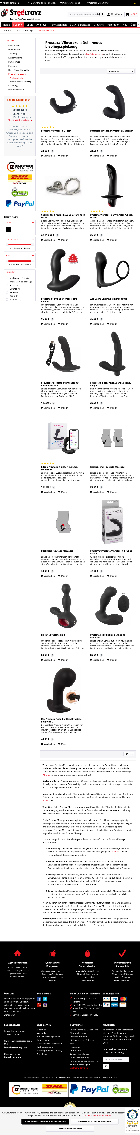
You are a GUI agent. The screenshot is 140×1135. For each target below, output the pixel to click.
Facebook (39, 999)
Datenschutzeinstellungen (70, 1128)
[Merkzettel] (102, 14)
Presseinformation (78, 1036)
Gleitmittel (115, 851)
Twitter (45, 999)
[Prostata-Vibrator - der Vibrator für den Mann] (112, 185)
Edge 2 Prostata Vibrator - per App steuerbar (59, 468)
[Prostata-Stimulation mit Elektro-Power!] (63, 269)
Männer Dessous (16, 89)
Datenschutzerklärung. (113, 1052)
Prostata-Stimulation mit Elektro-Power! (59, 300)
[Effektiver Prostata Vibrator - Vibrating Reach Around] (112, 522)
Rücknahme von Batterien (82, 1040)
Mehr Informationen (102, 1115)
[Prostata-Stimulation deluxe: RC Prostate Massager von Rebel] (112, 605)
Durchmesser (12, 239)
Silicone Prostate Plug (53, 634)
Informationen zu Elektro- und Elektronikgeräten (84, 1031)
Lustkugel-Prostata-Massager (57, 551)
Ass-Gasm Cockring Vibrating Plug (108, 298)
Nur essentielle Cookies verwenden (94, 1121)
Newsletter (42, 1054)
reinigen (46, 800)
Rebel (14, 292)
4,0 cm (27, 248)
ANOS (14, 285)
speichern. (88, 1115)
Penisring (12, 65)
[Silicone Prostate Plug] (63, 605)
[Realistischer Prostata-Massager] (112, 438)
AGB (72, 1043)
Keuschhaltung (15, 57)
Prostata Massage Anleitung (20, 81)
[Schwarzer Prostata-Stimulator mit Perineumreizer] (63, 353)
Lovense (15, 288)
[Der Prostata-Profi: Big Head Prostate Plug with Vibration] (63, 690)
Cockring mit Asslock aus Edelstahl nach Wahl (63, 216)
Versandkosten (44, 1033)
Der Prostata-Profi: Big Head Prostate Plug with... (61, 720)
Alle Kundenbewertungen (20, 119)
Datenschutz (76, 1047)
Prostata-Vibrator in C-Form (56, 130)
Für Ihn (10, 40)
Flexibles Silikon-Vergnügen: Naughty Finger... (110, 384)
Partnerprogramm (45, 1047)
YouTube (39, 1005)
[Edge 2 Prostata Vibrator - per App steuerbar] (63, 438)
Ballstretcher (14, 45)
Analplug (12, 53)
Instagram (45, 1005)
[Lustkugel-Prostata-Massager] (63, 522)
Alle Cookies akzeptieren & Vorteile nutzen (45, 1121)
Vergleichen (49, 155)
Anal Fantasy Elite (19, 278)
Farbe (8, 222)
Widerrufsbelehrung (79, 1057)
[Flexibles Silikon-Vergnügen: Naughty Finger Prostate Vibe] (112, 353)
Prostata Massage (17, 74)
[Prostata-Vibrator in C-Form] (63, 101)
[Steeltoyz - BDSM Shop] (25, 16)
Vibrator (46, 774)
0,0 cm (17, 248)
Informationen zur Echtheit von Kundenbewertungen (84, 1062)
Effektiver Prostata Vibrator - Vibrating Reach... (111, 552)
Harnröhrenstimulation (19, 70)
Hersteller (10, 272)
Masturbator (14, 49)
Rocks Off (15, 296)
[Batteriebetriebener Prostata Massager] (112, 101)
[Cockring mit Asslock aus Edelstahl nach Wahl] (63, 185)
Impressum (75, 1050)
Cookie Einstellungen (80, 1054)
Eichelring (13, 85)
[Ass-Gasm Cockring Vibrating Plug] (112, 269)
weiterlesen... (10, 1014)
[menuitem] (85, 14)
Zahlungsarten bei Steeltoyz (50, 1050)
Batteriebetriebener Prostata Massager (111, 130)
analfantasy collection (21, 281)
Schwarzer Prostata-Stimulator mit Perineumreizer (60, 384)
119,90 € (27, 264)
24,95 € (16, 264)
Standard (15, 299)
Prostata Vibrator (17, 78)
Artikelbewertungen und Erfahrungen (48, 1038)
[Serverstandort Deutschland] (20, 167)
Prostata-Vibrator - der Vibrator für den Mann (111, 216)
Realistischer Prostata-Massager (107, 467)
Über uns (41, 1029)
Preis (8, 255)
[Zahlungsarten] (119, 1002)
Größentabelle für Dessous (49, 1043)
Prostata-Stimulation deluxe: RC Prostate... (107, 636)
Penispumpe (14, 61)
